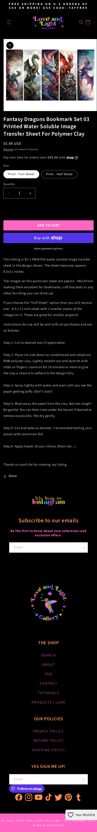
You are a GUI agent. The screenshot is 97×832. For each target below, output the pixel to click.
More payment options (48, 249)
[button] (9, 22)
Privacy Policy (48, 731)
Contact (49, 683)
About (48, 664)
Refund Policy (49, 740)
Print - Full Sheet (21, 174)
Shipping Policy (48, 750)
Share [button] (13, 476)
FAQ (48, 674)
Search (48, 655)
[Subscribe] (83, 547)
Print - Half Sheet (59, 174)
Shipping (8, 149)
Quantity (9, 184)
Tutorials (48, 692)
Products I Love (48, 702)
